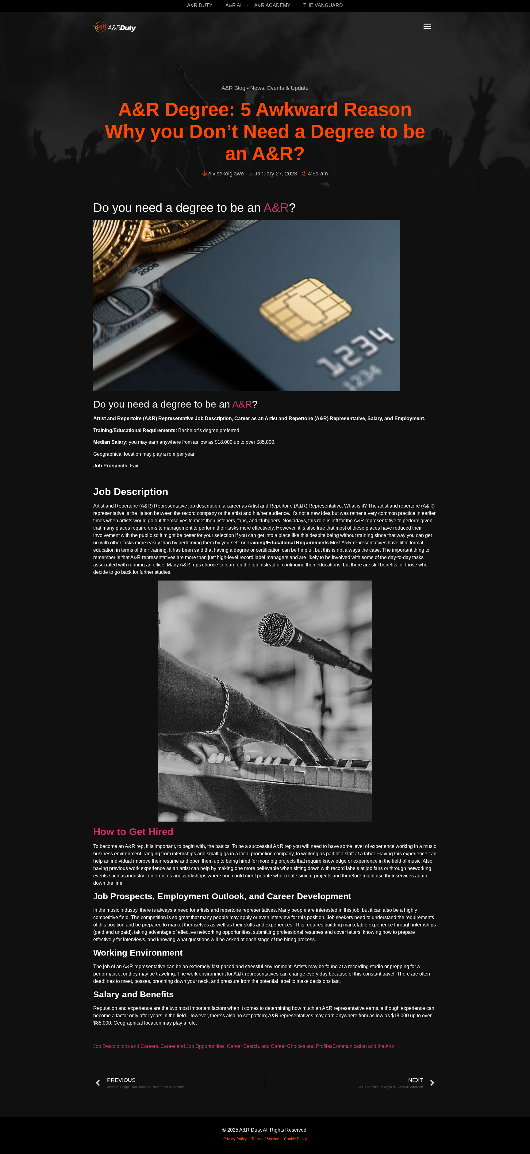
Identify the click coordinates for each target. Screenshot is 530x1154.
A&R (276, 207)
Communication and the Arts (363, 1046)
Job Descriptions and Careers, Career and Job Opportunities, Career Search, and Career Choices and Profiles (212, 1046)
